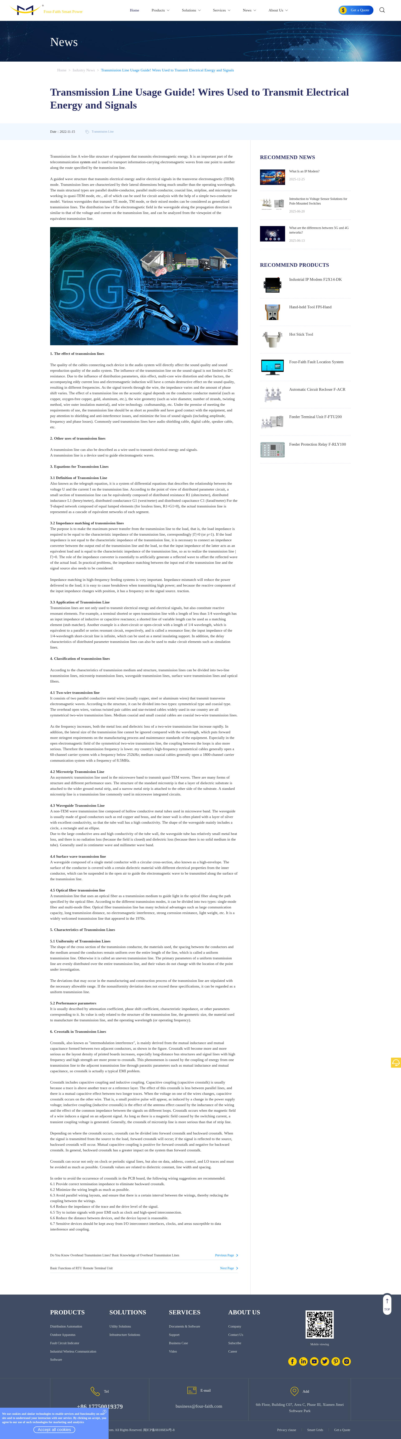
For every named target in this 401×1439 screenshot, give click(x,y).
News (247, 10)
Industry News (84, 70)
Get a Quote (342, 1430)
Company (234, 1326)
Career (232, 1351)
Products (158, 10)
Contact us (235, 1335)
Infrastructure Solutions (124, 1335)
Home (134, 10)
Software (56, 1359)
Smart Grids (315, 1430)
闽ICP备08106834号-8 (159, 1430)
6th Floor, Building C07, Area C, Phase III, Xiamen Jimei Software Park (300, 1407)
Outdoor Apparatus (62, 1335)
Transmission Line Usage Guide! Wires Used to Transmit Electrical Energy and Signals (167, 70)
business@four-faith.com (199, 1406)
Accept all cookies (54, 1429)
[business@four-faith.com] (191, 1390)
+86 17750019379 (100, 1406)
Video (173, 1351)
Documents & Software (184, 1326)
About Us (276, 10)
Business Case (178, 1343)
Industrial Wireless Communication (73, 1351)
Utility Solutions (120, 1326)
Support (174, 1335)
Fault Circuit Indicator (64, 1343)
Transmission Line (103, 131)
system (85, 162)
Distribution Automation (66, 1326)
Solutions (189, 10)
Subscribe (234, 1343)
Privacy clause (286, 1430)
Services (219, 10)
